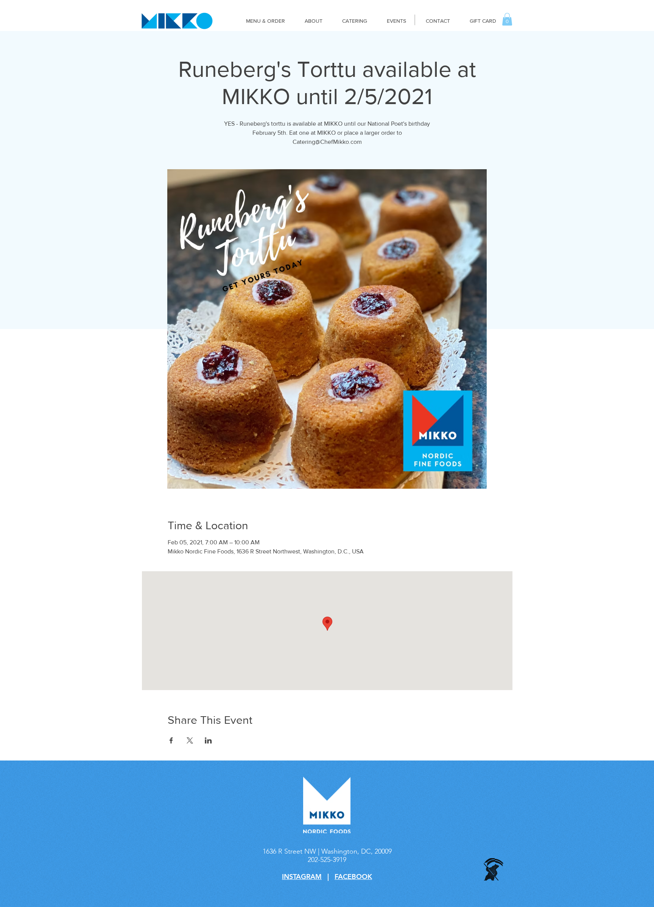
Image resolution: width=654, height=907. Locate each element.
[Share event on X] (189, 740)
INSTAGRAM (302, 876)
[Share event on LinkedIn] (208, 740)
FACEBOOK (353, 876)
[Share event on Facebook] (171, 740)
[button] (507, 19)
